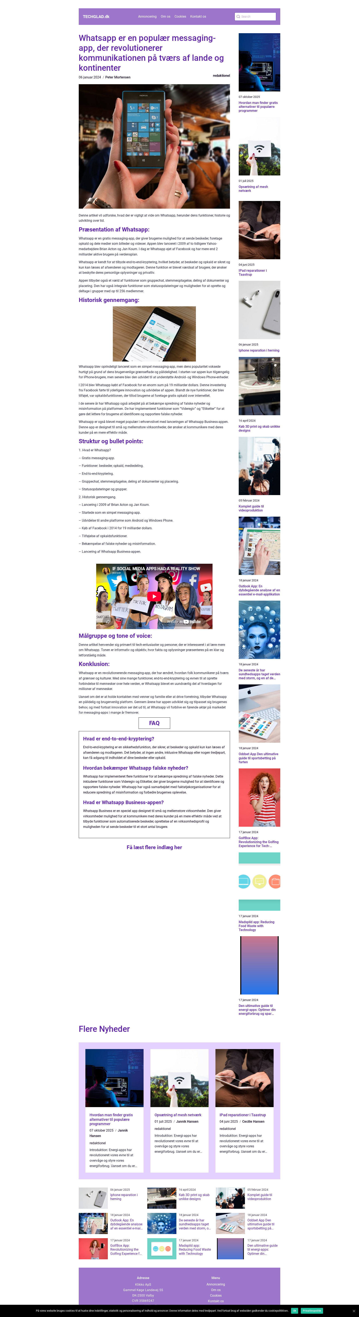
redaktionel (221, 76)
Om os (165, 16)
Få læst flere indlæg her (154, 847)
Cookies (180, 16)
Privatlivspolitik (312, 1310)
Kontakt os (198, 16)
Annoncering (147, 16)
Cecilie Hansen (253, 1121)
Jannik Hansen (187, 1121)
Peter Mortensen (117, 77)
